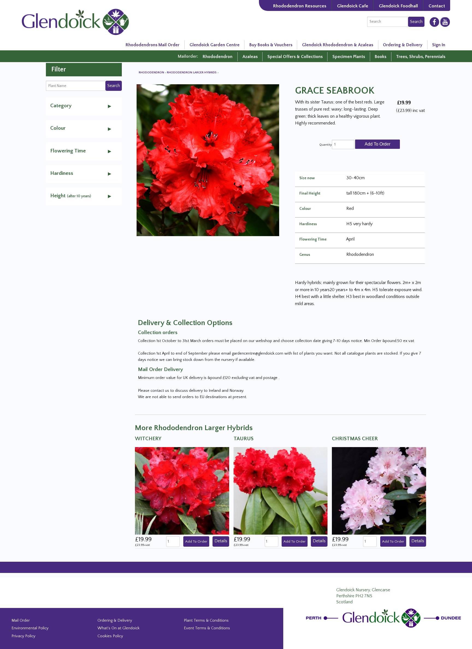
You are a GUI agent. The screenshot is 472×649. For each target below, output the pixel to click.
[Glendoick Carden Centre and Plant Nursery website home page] (75, 21)
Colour (305, 209)
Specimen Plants (348, 56)
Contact (437, 5)
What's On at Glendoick (119, 628)
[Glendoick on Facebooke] (434, 21)
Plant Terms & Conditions (206, 620)
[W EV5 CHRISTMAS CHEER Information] (379, 490)
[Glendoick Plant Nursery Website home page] (384, 617)
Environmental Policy (29, 628)
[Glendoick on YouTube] (445, 21)
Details (220, 540)
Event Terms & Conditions (207, 628)
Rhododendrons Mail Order (152, 44)
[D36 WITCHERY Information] (182, 490)
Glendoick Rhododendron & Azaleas (337, 44)
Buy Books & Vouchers (270, 44)
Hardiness (308, 224)
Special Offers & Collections (295, 56)
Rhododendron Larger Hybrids (192, 72)
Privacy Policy (23, 636)
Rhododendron (217, 56)
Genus (304, 255)
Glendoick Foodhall (398, 5)
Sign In (438, 44)
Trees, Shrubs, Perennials (420, 56)
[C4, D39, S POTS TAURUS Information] (281, 490)
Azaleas (250, 56)
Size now (307, 178)
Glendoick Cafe (352, 5)
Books (380, 56)
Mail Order (20, 620)
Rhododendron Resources (299, 5)
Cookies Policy (110, 636)
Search (416, 21)
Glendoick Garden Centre (215, 44)
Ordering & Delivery (402, 44)
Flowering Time (313, 239)
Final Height (309, 193)
